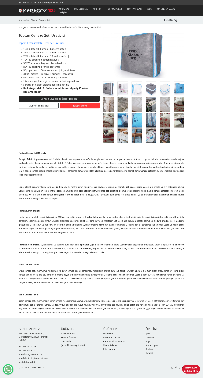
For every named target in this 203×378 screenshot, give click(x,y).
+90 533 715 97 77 (27, 350)
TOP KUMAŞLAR (114, 8)
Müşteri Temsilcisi (39, 105)
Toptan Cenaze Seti (40, 20)
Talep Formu (80, 105)
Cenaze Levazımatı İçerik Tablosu (59, 98)
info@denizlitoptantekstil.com (33, 358)
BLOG (149, 8)
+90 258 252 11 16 (27, 2)
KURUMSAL (63, 8)
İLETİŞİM (62, 12)
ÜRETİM (97, 8)
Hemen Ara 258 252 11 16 (191, 369)
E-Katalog (170, 20)
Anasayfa (23, 20)
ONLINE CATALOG (166, 8)
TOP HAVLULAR (134, 8)
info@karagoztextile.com (50, 2)
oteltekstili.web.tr (27, 362)
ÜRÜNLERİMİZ (81, 8)
